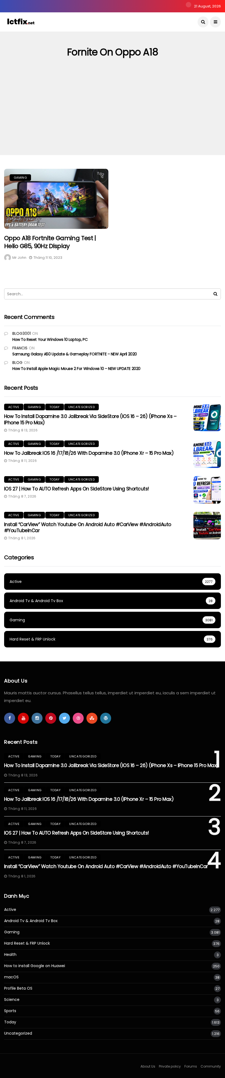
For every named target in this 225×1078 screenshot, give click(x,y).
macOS (11, 977)
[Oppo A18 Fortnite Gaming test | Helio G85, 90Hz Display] (56, 199)
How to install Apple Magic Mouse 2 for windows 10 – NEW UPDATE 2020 (76, 368)
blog (17, 362)
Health (10, 954)
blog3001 (21, 333)
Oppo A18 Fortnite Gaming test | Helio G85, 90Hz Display (50, 242)
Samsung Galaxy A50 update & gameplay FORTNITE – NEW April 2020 (74, 354)
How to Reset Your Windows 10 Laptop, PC (50, 339)
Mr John (19, 257)
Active (13, 407)
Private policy (170, 1066)
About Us (147, 1066)
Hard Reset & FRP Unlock (27, 943)
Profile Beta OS (18, 988)
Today (54, 407)
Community (211, 1066)
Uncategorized (81, 407)
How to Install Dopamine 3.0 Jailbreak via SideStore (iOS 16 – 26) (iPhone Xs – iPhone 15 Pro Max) (90, 419)
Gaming (20, 177)
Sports (10, 1011)
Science (11, 999)
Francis (19, 348)
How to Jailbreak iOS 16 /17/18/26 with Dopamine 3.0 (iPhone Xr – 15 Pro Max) (88, 453)
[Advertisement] (112, 113)
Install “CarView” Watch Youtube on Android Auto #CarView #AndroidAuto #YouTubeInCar (87, 527)
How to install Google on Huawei (34, 966)
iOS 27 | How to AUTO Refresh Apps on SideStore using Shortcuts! (76, 488)
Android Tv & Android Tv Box (31, 921)
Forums (190, 1066)
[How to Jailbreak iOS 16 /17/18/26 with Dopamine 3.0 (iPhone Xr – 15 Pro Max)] (207, 454)
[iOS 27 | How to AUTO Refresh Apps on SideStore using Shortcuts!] (207, 490)
